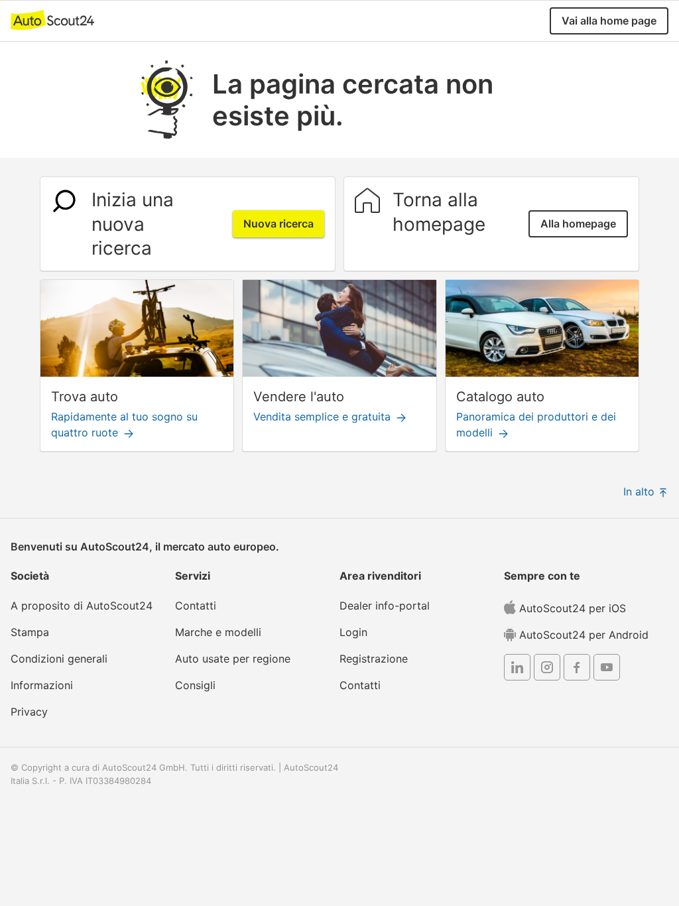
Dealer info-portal (385, 605)
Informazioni (42, 685)
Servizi (192, 575)
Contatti (195, 605)
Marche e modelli (218, 632)
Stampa (30, 632)
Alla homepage (578, 223)
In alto (640, 491)
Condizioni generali (59, 658)
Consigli (195, 685)
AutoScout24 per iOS (571, 608)
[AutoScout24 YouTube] (607, 669)
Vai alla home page (609, 20)
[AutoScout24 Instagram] (547, 669)
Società (30, 575)
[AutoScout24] (52, 19)
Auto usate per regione (232, 658)
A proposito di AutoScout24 (82, 605)
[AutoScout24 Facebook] (577, 669)
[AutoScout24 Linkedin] (517, 669)
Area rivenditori (380, 575)
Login (353, 632)
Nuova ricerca (278, 223)
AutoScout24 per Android (582, 634)
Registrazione (374, 658)
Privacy (29, 711)
